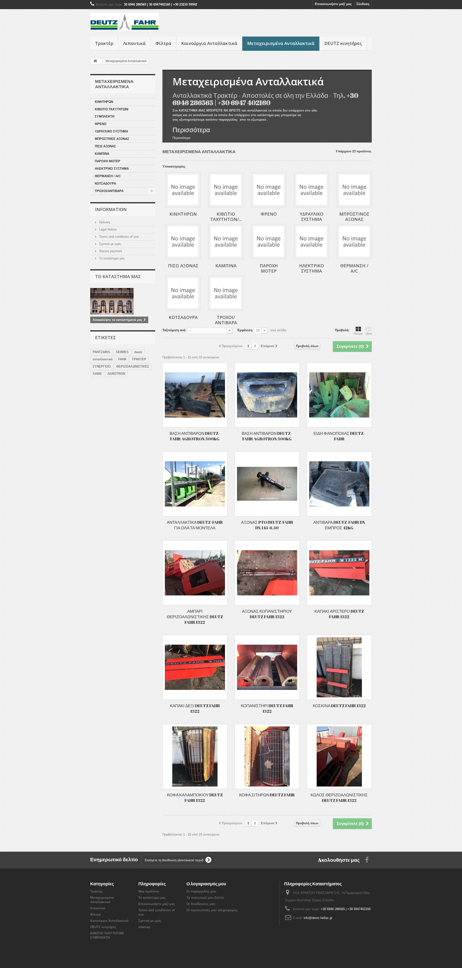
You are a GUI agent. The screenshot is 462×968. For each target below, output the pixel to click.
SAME (97, 373)
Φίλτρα (163, 43)
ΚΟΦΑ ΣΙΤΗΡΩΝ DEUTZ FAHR (267, 795)
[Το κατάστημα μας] (122, 301)
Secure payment (110, 251)
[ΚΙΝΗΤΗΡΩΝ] (183, 189)
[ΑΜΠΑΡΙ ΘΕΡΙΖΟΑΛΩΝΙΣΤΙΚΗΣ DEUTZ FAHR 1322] (195, 573)
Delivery (104, 222)
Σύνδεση (362, 4)
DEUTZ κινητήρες (343, 43)
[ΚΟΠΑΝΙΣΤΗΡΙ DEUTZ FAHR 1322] (267, 667)
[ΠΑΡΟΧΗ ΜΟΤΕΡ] (268, 241)
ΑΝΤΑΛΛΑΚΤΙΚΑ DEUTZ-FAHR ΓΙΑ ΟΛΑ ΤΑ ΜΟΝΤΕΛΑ (195, 525)
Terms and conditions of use (118, 236)
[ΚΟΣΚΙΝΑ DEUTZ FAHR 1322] (339, 667)
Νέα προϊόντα (148, 891)
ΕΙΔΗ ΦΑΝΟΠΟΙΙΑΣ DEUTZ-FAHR (339, 436)
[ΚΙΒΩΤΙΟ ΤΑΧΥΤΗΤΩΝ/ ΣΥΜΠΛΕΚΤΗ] (225, 189)
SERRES (122, 352)
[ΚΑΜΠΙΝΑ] (225, 241)
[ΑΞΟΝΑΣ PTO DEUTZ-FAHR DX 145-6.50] (267, 484)
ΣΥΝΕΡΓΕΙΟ (102, 366)
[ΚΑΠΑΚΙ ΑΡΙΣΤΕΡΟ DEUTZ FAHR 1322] (339, 573)
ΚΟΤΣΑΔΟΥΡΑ (105, 183)
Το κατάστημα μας (111, 258)
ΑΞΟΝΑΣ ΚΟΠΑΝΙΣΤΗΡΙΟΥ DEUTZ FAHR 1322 (267, 613)
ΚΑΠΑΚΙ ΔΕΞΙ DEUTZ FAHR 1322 (195, 708)
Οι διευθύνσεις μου (200, 904)
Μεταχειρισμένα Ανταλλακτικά (280, 43)
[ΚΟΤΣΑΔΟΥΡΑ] (183, 293)
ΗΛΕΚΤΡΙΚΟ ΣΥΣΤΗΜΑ (112, 168)
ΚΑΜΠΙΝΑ (102, 154)
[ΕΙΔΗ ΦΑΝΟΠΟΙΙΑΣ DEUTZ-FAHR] (339, 395)
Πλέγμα (358, 333)
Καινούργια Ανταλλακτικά (209, 43)
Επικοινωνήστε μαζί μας (333, 4)
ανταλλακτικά (103, 359)
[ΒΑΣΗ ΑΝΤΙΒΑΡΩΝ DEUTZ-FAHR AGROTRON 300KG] (195, 395)
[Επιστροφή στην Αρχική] (95, 61)
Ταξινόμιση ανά (174, 330)
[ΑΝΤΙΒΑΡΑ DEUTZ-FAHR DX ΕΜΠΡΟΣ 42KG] (339, 484)
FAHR (122, 359)
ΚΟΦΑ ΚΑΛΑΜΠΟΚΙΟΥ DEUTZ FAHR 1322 (195, 797)
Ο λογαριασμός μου (206, 884)
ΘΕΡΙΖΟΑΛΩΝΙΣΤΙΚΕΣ (132, 366)
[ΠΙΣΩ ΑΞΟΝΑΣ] (183, 241)
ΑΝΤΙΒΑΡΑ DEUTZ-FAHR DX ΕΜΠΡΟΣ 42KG (339, 525)
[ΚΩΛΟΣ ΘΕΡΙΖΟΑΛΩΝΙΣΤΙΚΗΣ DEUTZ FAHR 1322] (339, 756)
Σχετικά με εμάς (109, 244)
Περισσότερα (191, 129)
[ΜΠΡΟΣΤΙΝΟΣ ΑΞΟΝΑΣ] (354, 189)
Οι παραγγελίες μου (201, 891)
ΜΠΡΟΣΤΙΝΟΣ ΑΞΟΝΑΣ (112, 139)
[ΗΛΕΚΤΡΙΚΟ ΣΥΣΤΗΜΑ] (311, 241)
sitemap (144, 927)
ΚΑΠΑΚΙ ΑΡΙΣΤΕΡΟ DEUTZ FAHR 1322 (339, 613)
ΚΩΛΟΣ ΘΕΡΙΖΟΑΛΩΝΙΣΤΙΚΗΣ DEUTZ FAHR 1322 (339, 797)
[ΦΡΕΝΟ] (268, 189)
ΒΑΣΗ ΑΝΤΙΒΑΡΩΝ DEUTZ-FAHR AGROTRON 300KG (195, 436)
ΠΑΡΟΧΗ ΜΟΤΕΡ (107, 161)
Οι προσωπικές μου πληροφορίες (212, 910)
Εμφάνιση (244, 330)
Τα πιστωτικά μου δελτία (205, 897)
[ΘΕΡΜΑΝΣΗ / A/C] (354, 241)
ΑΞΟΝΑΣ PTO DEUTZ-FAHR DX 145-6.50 (267, 525)
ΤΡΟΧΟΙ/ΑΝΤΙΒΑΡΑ (109, 191)
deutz (138, 352)
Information (111, 209)
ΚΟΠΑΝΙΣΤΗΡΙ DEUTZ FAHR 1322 (267, 708)
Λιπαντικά (134, 43)
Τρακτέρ (104, 43)
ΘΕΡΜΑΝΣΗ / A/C (108, 176)
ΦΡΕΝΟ (100, 124)
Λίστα (369, 333)
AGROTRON (116, 373)
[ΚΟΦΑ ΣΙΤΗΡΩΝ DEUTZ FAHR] (267, 756)
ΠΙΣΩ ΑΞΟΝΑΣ (105, 146)
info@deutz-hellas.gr (318, 918)
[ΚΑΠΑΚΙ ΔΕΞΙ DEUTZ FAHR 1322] (195, 667)
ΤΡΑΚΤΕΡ (139, 359)
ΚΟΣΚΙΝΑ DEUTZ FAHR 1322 (339, 705)
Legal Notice (107, 229)
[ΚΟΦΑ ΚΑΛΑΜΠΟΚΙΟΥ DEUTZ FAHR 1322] (195, 756)
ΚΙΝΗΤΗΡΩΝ (104, 102)
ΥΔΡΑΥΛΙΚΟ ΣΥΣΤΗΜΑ (111, 131)
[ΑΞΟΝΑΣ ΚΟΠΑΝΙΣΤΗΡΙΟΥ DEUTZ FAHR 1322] (267, 573)
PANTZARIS (101, 352)
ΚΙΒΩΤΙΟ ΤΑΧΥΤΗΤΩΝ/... (226, 216)
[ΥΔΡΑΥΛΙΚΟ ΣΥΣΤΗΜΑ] (311, 189)
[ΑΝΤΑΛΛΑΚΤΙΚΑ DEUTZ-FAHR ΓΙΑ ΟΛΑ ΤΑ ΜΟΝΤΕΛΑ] (195, 484)
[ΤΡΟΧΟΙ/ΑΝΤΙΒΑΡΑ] (225, 293)
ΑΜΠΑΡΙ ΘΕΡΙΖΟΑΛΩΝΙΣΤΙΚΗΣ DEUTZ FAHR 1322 (195, 616)
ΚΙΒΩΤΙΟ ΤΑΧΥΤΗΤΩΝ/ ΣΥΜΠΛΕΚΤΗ (111, 112)
